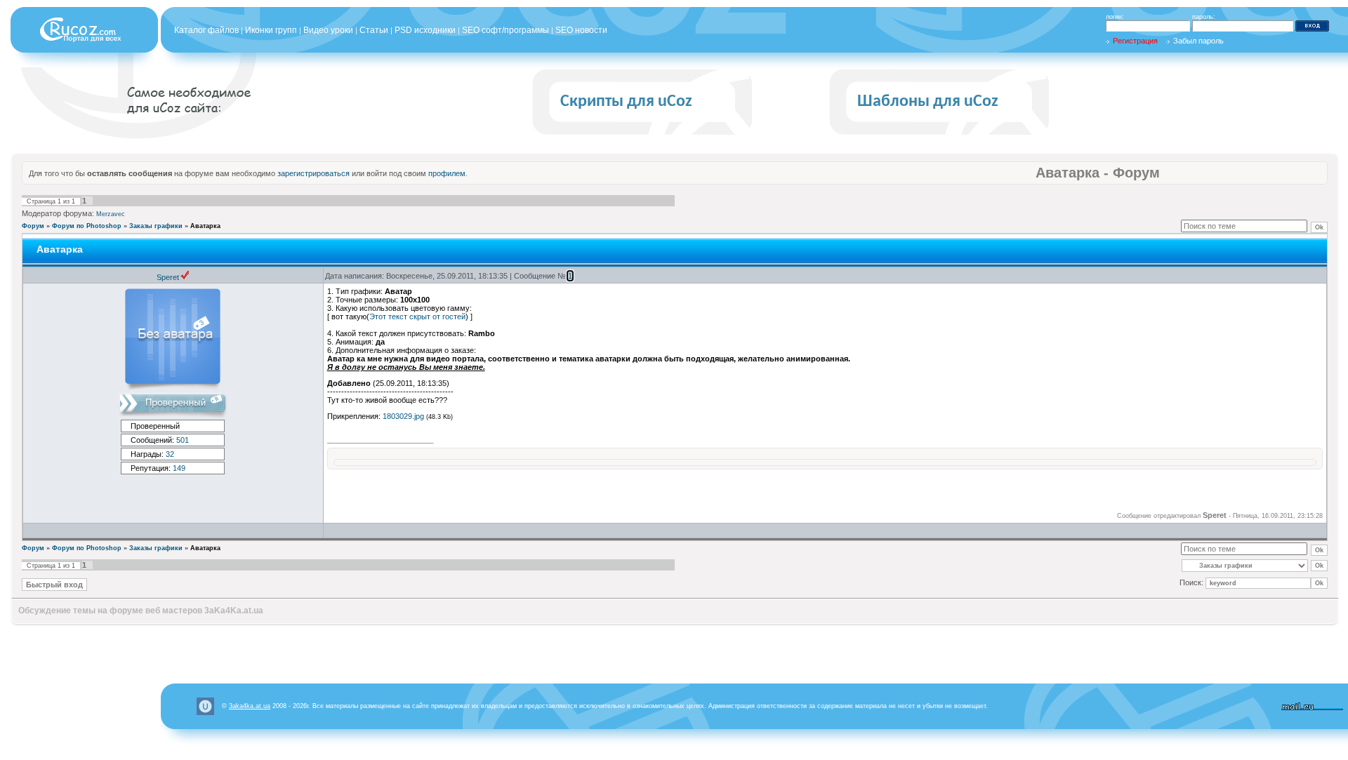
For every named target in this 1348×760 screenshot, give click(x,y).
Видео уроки (328, 30)
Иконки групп (271, 30)
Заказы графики (156, 225)
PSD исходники (425, 30)
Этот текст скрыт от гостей (417, 316)
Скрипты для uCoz (626, 101)
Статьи (373, 30)
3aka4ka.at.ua (249, 705)
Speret (168, 277)
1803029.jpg (403, 416)
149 (179, 468)
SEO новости (581, 30)
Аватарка (205, 225)
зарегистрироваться (313, 173)
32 (170, 454)
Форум (33, 225)
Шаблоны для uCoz (927, 101)
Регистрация (1135, 40)
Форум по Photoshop (86, 225)
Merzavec (110, 214)
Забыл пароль (1198, 40)
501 (182, 440)
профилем (446, 173)
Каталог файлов (206, 30)
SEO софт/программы (505, 30)
